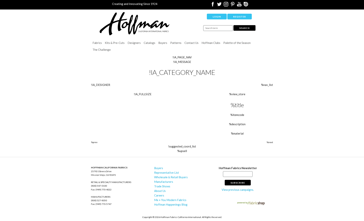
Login (217, 16)
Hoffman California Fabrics (135, 24)
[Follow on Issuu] (246, 5)
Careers (159, 195)
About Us (160, 190)
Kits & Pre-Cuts (115, 42)
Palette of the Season (237, 42)
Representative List (166, 172)
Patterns (175, 42)
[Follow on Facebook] (212, 5)
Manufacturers (163, 181)
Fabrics (97, 42)
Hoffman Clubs (211, 42)
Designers (134, 42)
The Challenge (102, 49)
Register (239, 16)
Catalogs (149, 42)
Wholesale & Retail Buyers (171, 177)
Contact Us (191, 42)
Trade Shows (162, 186)
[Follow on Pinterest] (232, 5)
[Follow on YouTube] (239, 5)
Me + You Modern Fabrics (170, 200)
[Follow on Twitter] (219, 5)
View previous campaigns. (238, 189)
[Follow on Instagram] (226, 5)
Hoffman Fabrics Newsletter (238, 168)
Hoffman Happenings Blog (170, 204)
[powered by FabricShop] (251, 203)
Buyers (162, 42)
